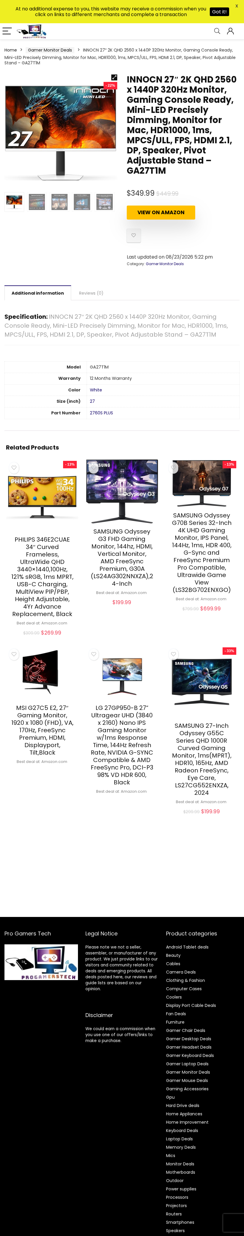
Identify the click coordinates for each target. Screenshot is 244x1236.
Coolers (174, 997)
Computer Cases (184, 989)
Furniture (175, 1022)
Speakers (175, 1231)
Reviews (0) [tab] (91, 293)
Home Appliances (184, 1114)
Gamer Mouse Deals (187, 1080)
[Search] (217, 31)
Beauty (173, 955)
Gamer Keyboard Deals (190, 1055)
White (96, 390)
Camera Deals (181, 972)
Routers (174, 1214)
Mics (170, 1156)
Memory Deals (181, 1147)
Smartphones (180, 1222)
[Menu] (7, 31)
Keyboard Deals (182, 1131)
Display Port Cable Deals (191, 1005)
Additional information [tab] (38, 293)
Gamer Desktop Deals (188, 1039)
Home (10, 50)
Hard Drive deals (182, 1105)
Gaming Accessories (187, 1089)
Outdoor (175, 1181)
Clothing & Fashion (185, 980)
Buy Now (42, 639)
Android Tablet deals (187, 947)
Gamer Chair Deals (185, 1030)
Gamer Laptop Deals (187, 1064)
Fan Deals (176, 1014)
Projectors (176, 1206)
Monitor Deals (180, 1164)
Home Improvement (187, 1122)
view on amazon (160, 212)
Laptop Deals (179, 1139)
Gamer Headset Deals (189, 1047)
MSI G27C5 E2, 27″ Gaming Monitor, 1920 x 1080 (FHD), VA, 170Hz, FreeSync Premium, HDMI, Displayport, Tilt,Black (42, 730)
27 (92, 401)
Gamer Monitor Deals (50, 50)
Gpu (170, 1097)
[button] (114, 77)
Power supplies (181, 1189)
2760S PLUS (101, 413)
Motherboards (180, 1172)
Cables (173, 964)
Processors (177, 1197)
